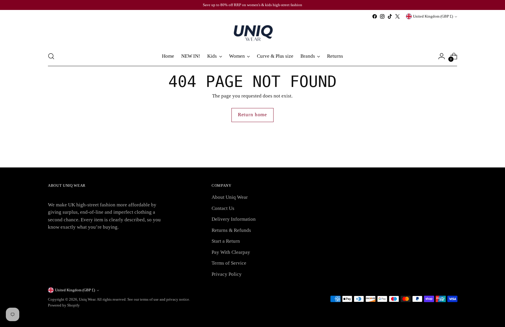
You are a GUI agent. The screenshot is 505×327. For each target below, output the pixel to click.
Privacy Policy (227, 274)
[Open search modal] (51, 56)
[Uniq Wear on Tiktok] (389, 16)
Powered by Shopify (64, 305)
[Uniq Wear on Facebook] (374, 16)
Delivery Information (234, 219)
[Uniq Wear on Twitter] (397, 16)
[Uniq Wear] (252, 33)
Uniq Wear (87, 299)
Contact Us (223, 208)
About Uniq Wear (230, 197)
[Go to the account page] (441, 56)
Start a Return (226, 241)
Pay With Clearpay (231, 252)
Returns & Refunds (231, 230)
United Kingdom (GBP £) (433, 16)
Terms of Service (229, 263)
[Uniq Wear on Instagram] (382, 16)
